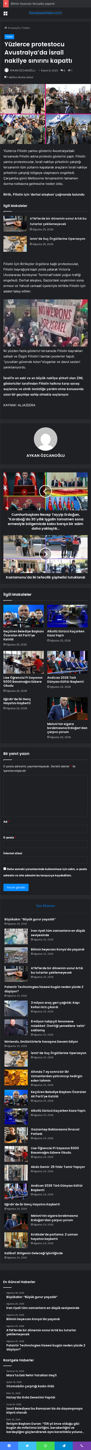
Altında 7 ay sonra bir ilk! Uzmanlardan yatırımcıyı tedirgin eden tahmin (56, 1076)
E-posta (9, 837)
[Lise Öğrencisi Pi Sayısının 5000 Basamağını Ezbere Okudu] (23, 662)
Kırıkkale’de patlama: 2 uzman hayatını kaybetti (54, 1236)
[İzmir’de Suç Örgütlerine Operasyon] (15, 244)
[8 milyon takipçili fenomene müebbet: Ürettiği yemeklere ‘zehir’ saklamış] (16, 1027)
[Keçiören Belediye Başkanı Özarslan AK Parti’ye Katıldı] (23, 616)
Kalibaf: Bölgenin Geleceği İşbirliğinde (33, 1253)
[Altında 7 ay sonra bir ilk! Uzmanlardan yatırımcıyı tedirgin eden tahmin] (16, 1077)
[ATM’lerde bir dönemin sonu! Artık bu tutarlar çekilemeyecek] (15, 224)
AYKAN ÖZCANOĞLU (22, 70)
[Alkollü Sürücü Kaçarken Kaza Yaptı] (67, 616)
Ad (6, 821)
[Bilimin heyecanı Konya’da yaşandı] (16, 955)
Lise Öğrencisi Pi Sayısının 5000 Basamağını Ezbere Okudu (23, 682)
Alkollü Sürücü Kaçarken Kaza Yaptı (65, 633)
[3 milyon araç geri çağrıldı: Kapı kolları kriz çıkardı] (16, 1008)
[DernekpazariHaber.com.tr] (45, 13)
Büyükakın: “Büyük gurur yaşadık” (30, 919)
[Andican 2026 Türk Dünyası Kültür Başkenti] (67, 662)
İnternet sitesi (12, 853)
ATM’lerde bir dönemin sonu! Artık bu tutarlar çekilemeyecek (57, 970)
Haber (26, 27)
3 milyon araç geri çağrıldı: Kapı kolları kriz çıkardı (55, 1005)
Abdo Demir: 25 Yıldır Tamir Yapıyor (58, 1167)
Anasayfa (13, 27)
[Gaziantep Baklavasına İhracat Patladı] (16, 1135)
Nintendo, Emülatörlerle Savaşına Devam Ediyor (41, 1042)
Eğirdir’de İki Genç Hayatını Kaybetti (17, 701)
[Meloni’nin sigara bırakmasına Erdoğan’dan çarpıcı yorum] (67, 708)
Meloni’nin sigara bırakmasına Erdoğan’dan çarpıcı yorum (67, 728)
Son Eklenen (45, 906)
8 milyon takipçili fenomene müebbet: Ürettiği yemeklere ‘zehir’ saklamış (58, 1025)
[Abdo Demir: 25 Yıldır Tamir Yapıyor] (16, 1173)
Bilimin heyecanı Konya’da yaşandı (33, 3)
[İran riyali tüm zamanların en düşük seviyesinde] (16, 936)
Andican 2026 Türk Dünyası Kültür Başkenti (65, 680)
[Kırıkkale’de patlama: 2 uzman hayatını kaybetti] (16, 1240)
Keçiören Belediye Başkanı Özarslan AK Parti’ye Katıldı (23, 635)
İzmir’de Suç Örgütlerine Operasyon (57, 239)
